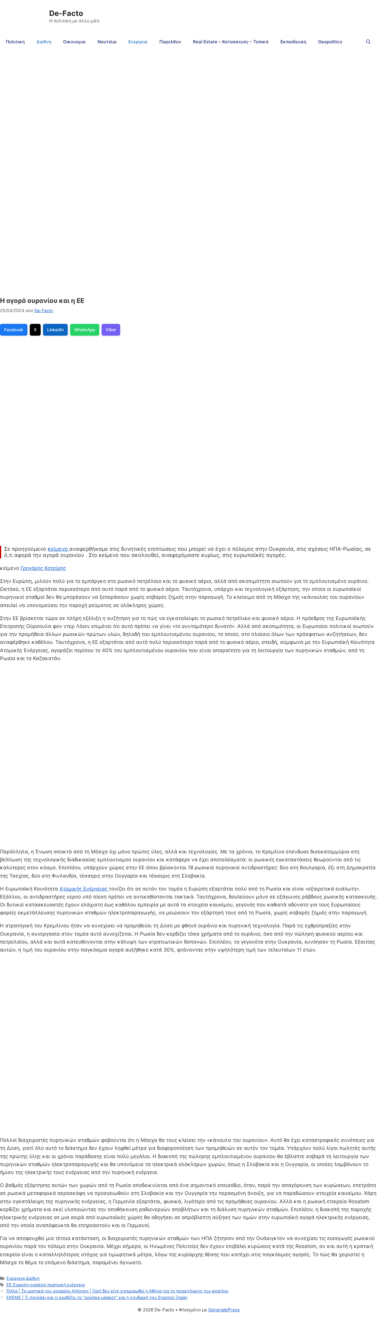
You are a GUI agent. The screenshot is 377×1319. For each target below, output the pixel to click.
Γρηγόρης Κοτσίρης (43, 568)
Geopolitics (330, 41)
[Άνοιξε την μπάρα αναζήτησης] (368, 42)
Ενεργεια (138, 41)
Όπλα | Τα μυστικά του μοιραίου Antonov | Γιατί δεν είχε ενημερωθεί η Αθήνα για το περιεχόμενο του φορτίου (117, 1290)
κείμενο (58, 549)
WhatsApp (84, 329)
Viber (111, 329)
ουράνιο (38, 1284)
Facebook (13, 329)
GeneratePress (224, 1310)
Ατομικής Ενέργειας (84, 889)
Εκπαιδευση (293, 41)
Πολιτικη (15, 41)
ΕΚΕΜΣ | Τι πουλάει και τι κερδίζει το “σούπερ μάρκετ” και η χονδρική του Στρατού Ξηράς (97, 1297)
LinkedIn (55, 329)
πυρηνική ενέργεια (66, 1284)
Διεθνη (44, 41)
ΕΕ (9, 1284)
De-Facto (66, 13)
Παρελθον (170, 41)
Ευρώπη (21, 1284)
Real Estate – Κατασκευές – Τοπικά (231, 41)
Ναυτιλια (107, 41)
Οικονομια (74, 41)
